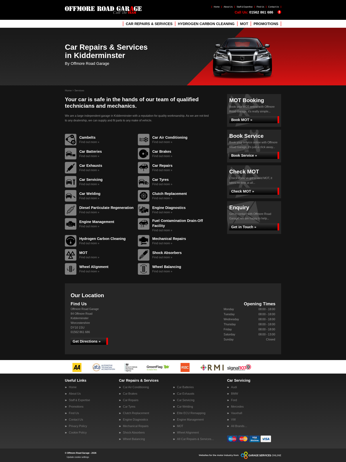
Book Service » (244, 155)
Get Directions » (87, 341)
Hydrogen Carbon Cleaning (206, 24)
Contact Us (273, 7)
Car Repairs (130, 400)
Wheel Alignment (188, 432)
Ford (234, 400)
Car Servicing (185, 400)
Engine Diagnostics (135, 419)
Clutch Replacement (136, 413)
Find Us (260, 7)
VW (233, 419)
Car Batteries (185, 387)
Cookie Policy (78, 432)
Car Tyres (129, 406)
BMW (234, 393)
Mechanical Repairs (135, 426)
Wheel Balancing (134, 439)
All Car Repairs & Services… (195, 439)
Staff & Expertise (245, 7)
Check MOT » (242, 191)
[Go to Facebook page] (279, 12)
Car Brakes (130, 393)
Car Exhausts (185, 393)
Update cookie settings (78, 457)
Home (217, 7)
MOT (244, 24)
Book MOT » (241, 120)
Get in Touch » (243, 227)
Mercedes (237, 406)
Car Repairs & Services (149, 24)
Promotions (266, 24)
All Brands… (239, 426)
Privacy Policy (78, 426)
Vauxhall (236, 413)
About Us (228, 7)
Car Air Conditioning (136, 387)
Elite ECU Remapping (191, 413)
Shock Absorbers (134, 432)
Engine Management (190, 419)
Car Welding (185, 406)
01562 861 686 (254, 12)
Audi (234, 387)
